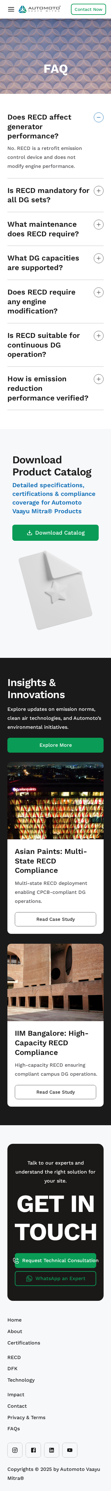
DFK (12, 1368)
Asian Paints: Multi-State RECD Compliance (51, 861)
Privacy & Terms (26, 1417)
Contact (17, 1406)
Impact (15, 1394)
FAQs (13, 1429)
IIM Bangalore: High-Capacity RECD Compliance (52, 1042)
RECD (14, 1357)
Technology (21, 1380)
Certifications (23, 1343)
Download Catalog (60, 532)
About (14, 1331)
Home (14, 1320)
